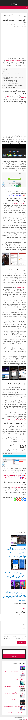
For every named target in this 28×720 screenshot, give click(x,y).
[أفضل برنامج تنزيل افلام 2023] (22, 697)
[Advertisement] (14, 43)
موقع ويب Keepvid (15, 487)
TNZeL (25, 719)
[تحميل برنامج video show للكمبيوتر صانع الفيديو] (14, 580)
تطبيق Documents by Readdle (14, 60)
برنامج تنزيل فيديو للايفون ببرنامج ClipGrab (13, 85)
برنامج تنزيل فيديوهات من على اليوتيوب (15, 712)
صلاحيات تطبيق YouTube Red (12, 81)
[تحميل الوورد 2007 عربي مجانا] (22, 678)
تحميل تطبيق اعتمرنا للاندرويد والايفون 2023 (14, 686)
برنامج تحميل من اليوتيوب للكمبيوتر (13, 419)
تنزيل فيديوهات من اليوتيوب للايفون (10, 83)
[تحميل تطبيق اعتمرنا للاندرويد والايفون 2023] (22, 684)
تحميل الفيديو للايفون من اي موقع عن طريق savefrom (12, 74)
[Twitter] (22, 499)
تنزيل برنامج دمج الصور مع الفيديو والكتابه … (14, 706)
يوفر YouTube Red (21, 287)
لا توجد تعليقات (16, 26)
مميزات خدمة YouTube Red (11, 80)
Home (24, 15)
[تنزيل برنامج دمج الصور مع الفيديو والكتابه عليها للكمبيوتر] (22, 704)
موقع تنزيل (14, 3)
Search (14, 656)
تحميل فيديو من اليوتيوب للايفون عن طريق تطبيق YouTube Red (13, 77)
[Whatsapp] (15, 499)
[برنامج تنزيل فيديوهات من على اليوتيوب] (22, 711)
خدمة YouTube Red (19, 203)
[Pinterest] (17, 499)
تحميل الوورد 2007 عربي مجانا (17, 679)
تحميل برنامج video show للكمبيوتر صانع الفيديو (14, 595)
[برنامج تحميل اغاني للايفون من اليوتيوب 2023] (22, 691)
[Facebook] (25, 499)
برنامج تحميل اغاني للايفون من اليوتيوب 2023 (14, 693)
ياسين (23, 24)
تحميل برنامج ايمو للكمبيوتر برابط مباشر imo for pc (16, 552)
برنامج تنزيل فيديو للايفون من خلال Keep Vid (13, 87)
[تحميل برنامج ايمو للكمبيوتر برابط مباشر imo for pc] (14, 541)
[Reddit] (20, 499)
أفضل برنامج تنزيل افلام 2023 (18, 699)
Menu (25, 7)
